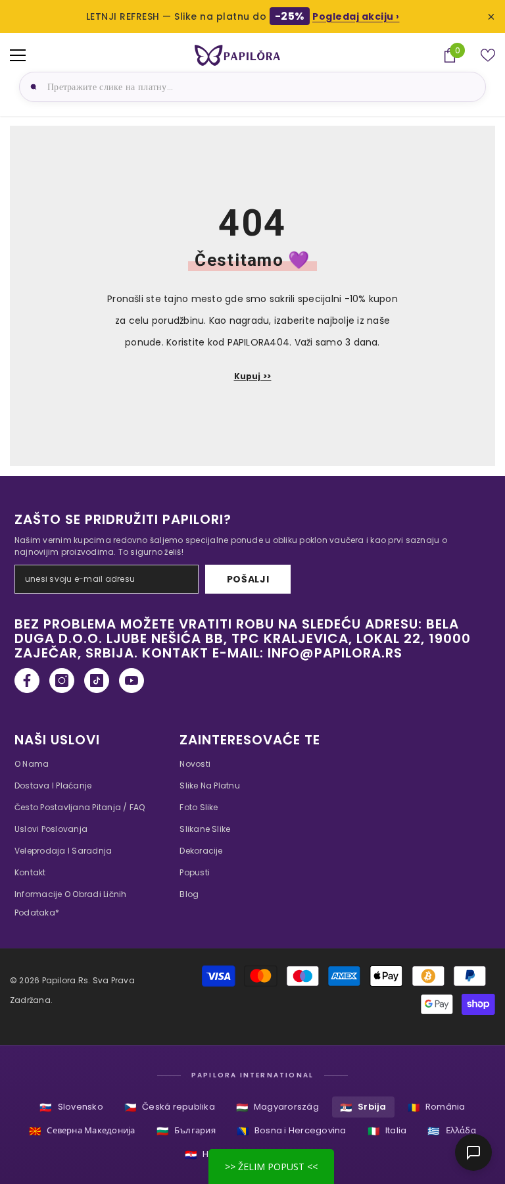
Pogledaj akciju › (356, 16)
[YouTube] (131, 680)
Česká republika (169, 1107)
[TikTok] (96, 680)
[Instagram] (61, 680)
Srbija (363, 1107)
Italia (387, 1131)
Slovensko (71, 1107)
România (437, 1107)
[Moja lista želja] (488, 55)
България (186, 1131)
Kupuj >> (253, 376)
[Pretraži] (31, 87)
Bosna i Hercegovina (292, 1131)
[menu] (18, 55)
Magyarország (277, 1107)
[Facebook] (26, 680)
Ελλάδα (451, 1131)
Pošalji (248, 579)
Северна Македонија (82, 1131)
